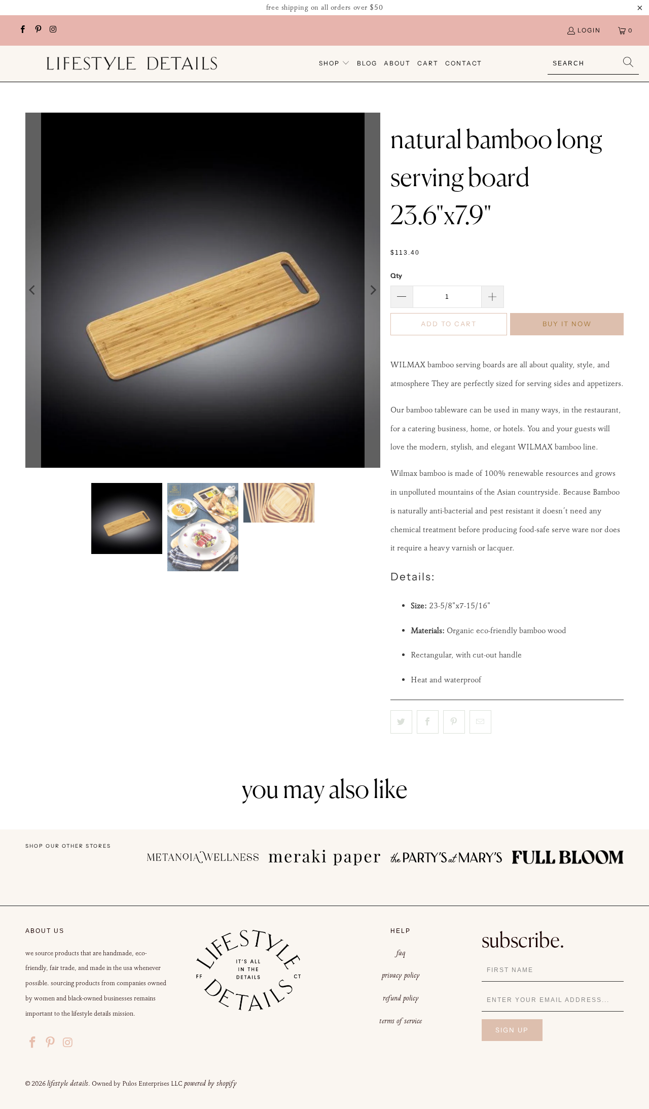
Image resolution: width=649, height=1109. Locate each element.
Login (589, 30)
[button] (334, 64)
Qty (396, 275)
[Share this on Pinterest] (454, 722)
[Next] (373, 290)
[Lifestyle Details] (132, 63)
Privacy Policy (401, 975)
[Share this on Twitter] (401, 722)
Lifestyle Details (67, 1083)
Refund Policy (401, 997)
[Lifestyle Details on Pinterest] (37, 30)
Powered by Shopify (210, 1083)
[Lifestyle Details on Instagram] (53, 30)
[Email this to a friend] (480, 722)
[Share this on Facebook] (428, 722)
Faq (400, 952)
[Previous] (33, 290)
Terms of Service (400, 1020)
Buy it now (567, 324)
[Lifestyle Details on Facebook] (22, 30)
